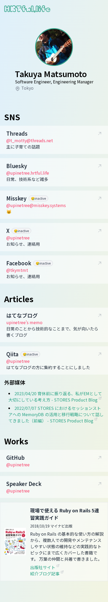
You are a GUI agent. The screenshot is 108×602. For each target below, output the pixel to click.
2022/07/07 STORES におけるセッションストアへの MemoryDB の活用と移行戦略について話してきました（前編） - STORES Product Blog (56, 414)
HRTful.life (27, 8)
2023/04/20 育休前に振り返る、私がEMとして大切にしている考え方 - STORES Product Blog (55, 396)
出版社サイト (43, 567)
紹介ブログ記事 (45, 573)
